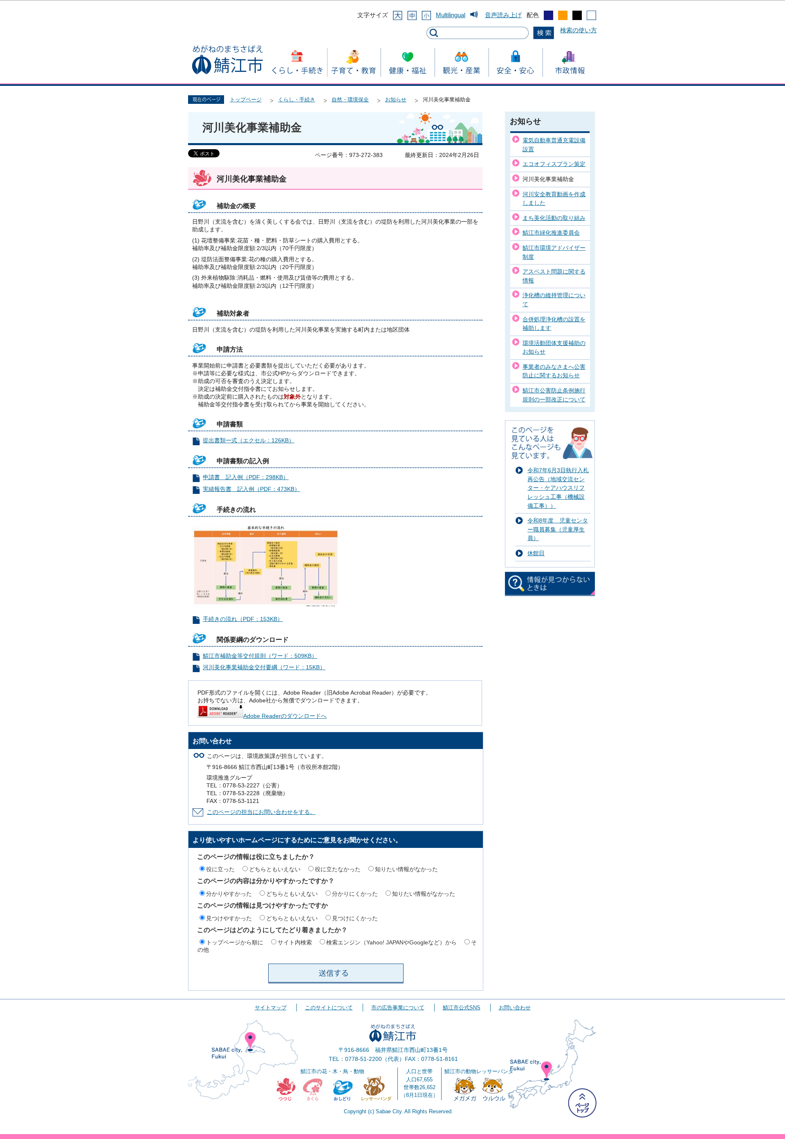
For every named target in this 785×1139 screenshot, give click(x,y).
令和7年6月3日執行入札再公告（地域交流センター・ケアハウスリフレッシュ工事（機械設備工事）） (558, 488)
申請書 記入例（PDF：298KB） (246, 477)
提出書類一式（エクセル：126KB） (248, 440)
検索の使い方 (578, 30)
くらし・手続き (296, 99)
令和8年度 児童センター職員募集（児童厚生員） (557, 529)
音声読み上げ (503, 14)
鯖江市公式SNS (461, 1007)
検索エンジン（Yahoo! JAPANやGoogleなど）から (391, 942)
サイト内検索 (295, 942)
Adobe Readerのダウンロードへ (285, 716)
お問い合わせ (515, 1007)
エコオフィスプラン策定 (554, 164)
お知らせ (395, 99)
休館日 (536, 553)
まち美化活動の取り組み (554, 218)
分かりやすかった (229, 893)
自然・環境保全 (350, 99)
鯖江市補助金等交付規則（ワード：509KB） (260, 656)
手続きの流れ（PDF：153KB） (243, 619)
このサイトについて (329, 1007)
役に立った (220, 869)
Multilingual (450, 14)
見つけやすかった (229, 918)
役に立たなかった (338, 869)
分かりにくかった (355, 893)
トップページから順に (234, 942)
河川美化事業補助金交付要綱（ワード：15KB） (264, 667)
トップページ (246, 99)
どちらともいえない (275, 869)
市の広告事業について (397, 1007)
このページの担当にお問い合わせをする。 (261, 812)
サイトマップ (271, 1007)
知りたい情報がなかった (406, 869)
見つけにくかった (355, 918)
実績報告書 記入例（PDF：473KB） (251, 489)
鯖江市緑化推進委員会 (551, 232)
